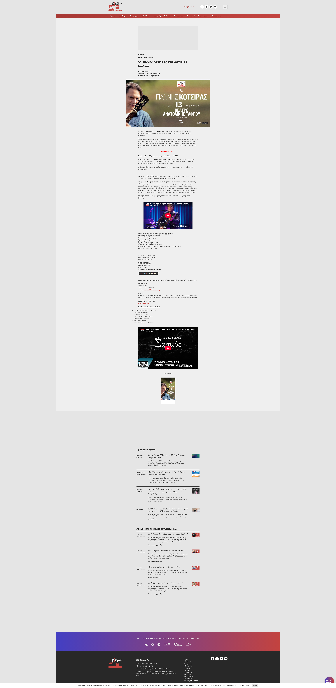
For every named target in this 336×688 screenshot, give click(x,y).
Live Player (122, 16)
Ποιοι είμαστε (203, 16)
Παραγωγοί (191, 16)
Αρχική (112, 16)
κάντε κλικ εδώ (144, 303)
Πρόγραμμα (134, 16)
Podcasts (167, 16)
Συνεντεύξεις (178, 16)
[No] (334, 685)
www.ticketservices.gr (152, 290)
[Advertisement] (168, 38)
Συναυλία (151, 57)
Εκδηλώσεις (145, 16)
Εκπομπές (157, 16)
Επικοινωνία (216, 16)
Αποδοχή (255, 685)
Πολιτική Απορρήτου (191, 681)
